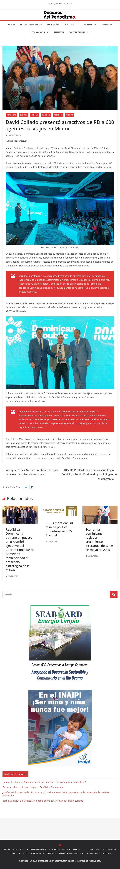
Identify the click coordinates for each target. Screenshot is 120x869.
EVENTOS (23, 115)
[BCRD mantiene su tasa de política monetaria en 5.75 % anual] (60, 508)
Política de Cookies (103, 853)
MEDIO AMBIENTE (38, 849)
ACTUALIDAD (11, 115)
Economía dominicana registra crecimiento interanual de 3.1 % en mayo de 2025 (99, 539)
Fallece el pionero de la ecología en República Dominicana (32, 787)
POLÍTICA (69, 24)
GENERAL (34, 115)
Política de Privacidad (83, 853)
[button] (40, 24)
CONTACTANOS (77, 32)
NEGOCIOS (77, 849)
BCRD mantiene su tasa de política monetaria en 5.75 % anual (59, 529)
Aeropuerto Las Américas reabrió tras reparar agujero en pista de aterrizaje (32, 472)
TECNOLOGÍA (38, 32)
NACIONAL (46, 115)
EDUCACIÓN (53, 24)
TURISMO (59, 32)
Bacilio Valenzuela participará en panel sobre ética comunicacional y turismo (42, 800)
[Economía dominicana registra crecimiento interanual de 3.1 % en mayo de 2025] (100, 508)
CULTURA (87, 24)
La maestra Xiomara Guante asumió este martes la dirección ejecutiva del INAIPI (44, 781)
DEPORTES (106, 24)
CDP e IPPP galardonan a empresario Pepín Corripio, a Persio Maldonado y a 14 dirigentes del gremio (88, 474)
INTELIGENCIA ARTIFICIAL (34, 853)
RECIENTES (58, 115)
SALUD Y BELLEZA (29, 24)
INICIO (11, 24)
